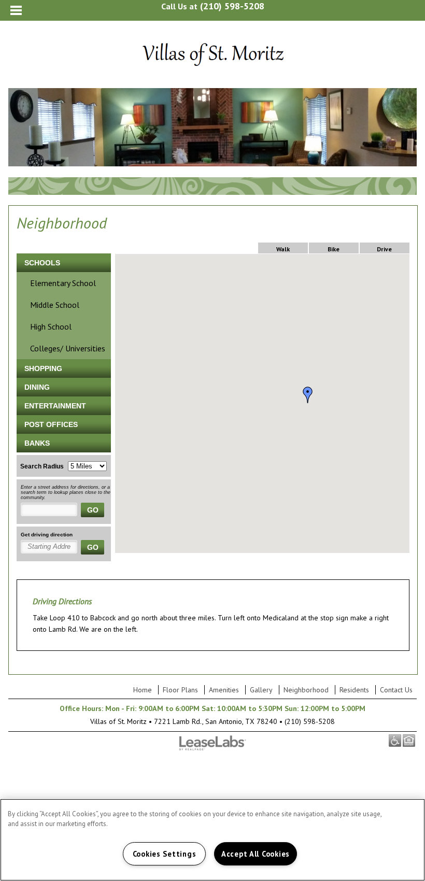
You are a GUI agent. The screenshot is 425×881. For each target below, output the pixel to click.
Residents (354, 689)
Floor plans (180, 689)
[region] (212, 840)
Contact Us (396, 689)
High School (51, 326)
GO (92, 510)
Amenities (224, 689)
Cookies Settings (164, 854)
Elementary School (63, 283)
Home (142, 689)
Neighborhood (306, 689)
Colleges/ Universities (67, 348)
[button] (307, 394)
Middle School (54, 305)
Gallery (261, 689)
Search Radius (42, 466)
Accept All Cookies (255, 854)
